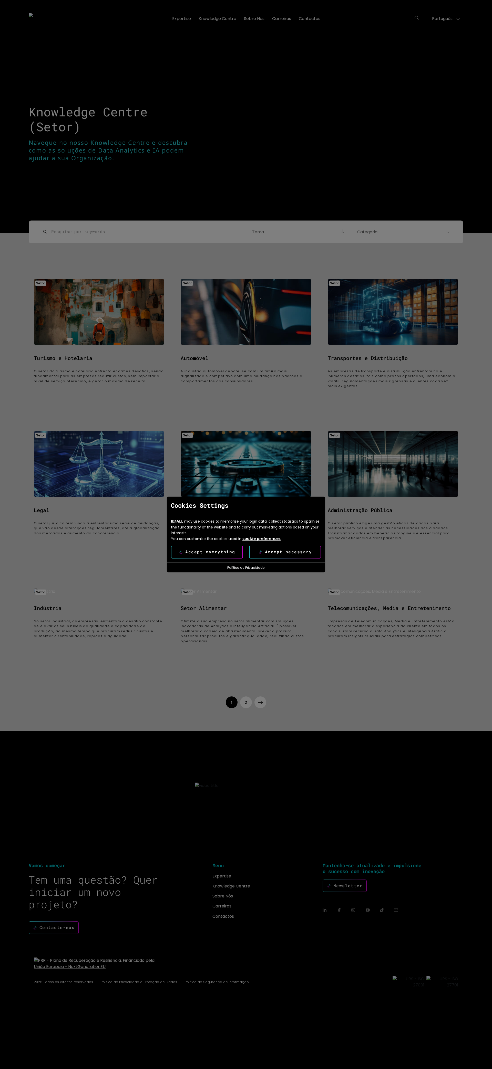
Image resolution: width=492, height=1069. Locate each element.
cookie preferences (261, 538)
